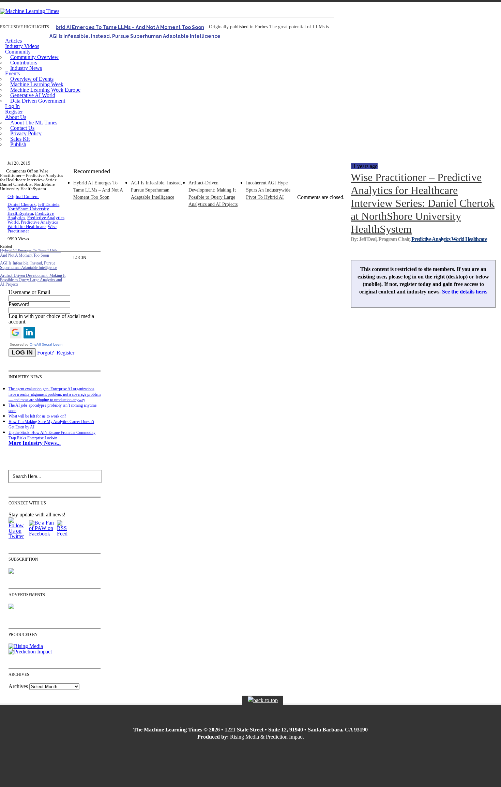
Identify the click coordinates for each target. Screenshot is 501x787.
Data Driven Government (37, 101)
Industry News (26, 68)
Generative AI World (32, 95)
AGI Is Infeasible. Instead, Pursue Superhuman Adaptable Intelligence (135, 36)
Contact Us (22, 128)
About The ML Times (33, 122)
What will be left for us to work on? (37, 416)
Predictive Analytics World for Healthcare (32, 224)
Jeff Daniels (48, 204)
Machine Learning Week (36, 84)
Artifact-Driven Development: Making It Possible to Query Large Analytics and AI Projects (32, 280)
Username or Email (29, 292)
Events (12, 73)
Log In (12, 106)
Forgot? (45, 352)
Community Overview (34, 57)
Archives (18, 686)
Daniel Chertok (21, 204)
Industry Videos (22, 46)
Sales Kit (20, 139)
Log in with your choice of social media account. (51, 318)
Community (18, 52)
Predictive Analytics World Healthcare (449, 239)
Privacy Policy (26, 133)
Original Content (23, 196)
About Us (15, 117)
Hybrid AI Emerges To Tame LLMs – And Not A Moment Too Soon (126, 27)
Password (19, 304)
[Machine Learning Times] (29, 11)
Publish (18, 144)
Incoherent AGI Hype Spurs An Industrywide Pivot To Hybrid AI (268, 190)
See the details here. (464, 291)
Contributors (23, 62)
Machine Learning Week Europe (45, 90)
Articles (13, 41)
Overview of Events (32, 79)
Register (14, 112)
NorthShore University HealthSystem (28, 211)
